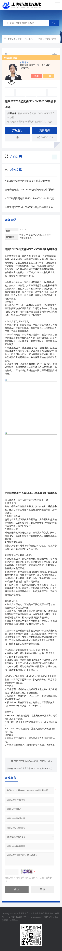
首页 (20, 39)
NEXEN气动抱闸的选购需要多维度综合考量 (27, 181)
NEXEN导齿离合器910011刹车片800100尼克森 (35, 768)
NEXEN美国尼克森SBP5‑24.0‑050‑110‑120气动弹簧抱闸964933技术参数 (31, 198)
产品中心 (29, 39)
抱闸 (40, 39)
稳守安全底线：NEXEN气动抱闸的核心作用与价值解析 (31, 189)
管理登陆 (14, 920)
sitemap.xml (36, 917)
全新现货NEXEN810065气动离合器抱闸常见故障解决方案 (31, 207)
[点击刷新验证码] (27, 871)
